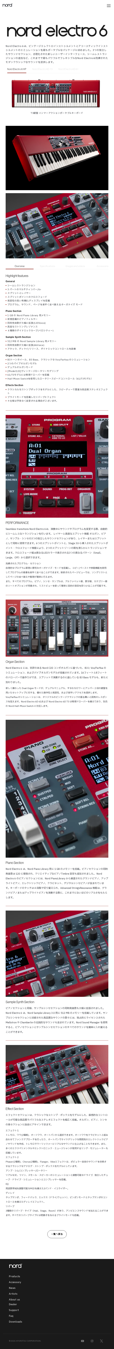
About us (14, 1299)
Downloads (15, 1322)
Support (14, 1310)
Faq (11, 1316)
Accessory (15, 1282)
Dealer (13, 1304)
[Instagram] (92, 1341)
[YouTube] (82, 1341)
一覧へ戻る (57, 1234)
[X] (101, 1341)
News (12, 1288)
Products (14, 1276)
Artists (13, 1294)
